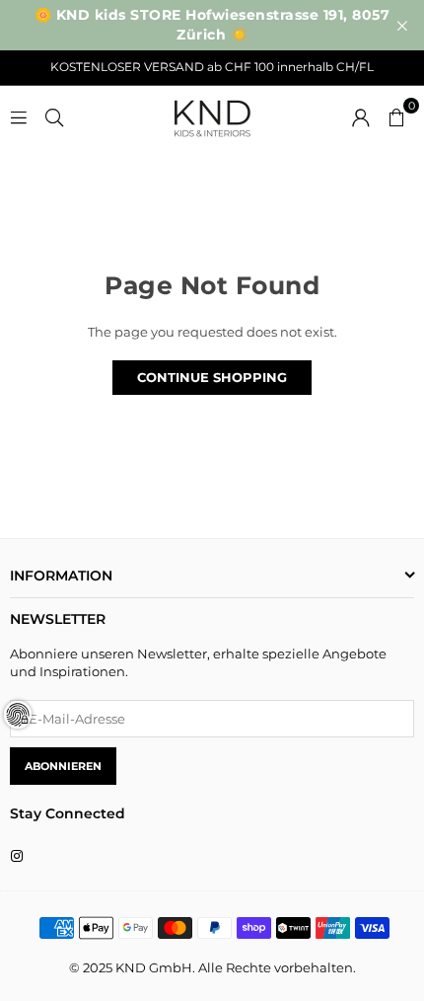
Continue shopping (212, 377)
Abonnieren (63, 766)
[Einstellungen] (361, 115)
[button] (396, 115)
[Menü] (18, 115)
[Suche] (54, 115)
